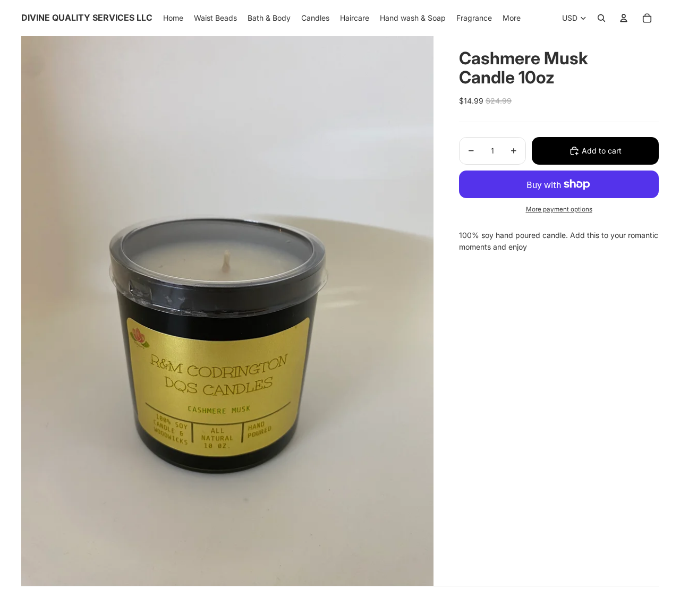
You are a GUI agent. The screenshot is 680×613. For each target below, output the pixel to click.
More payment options (559, 209)
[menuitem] (512, 18)
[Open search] (601, 18)
